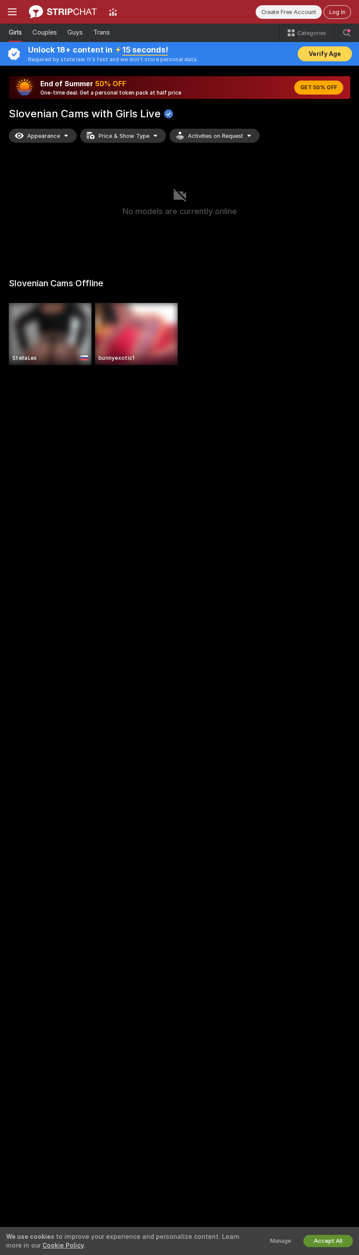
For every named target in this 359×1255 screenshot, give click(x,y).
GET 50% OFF (318, 87)
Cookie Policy (63, 1245)
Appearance (43, 136)
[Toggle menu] (12, 12)
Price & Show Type (124, 136)
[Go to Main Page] (63, 12)
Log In (337, 12)
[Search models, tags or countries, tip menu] (346, 33)
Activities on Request (215, 136)
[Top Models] (113, 12)
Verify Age (325, 53)
